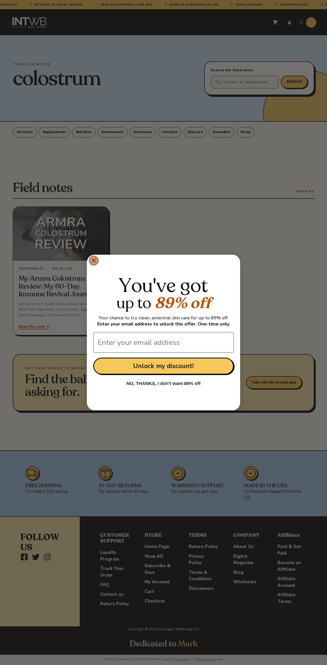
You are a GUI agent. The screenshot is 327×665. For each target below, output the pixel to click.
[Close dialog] (93, 260)
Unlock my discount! (163, 366)
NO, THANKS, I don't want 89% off (163, 383)
